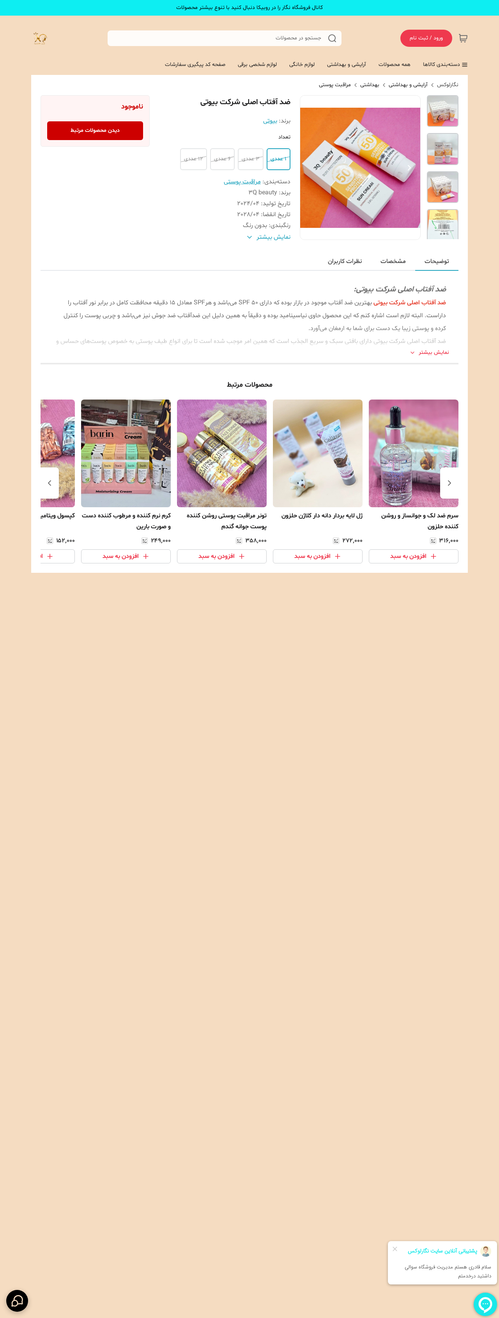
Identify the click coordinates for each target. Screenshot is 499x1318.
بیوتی (270, 121)
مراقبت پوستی (335, 85)
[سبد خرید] (463, 38)
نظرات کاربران (345, 261)
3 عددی (251, 159)
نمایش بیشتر (434, 352)
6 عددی (222, 159)
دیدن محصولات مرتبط (95, 130)
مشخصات (393, 261)
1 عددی (279, 159)
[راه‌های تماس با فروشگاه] (17, 1301)
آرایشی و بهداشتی (408, 85)
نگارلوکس (447, 85)
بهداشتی (369, 85)
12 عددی (193, 159)
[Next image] (409, 167)
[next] (49, 483)
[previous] (449, 483)
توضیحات (437, 261)
